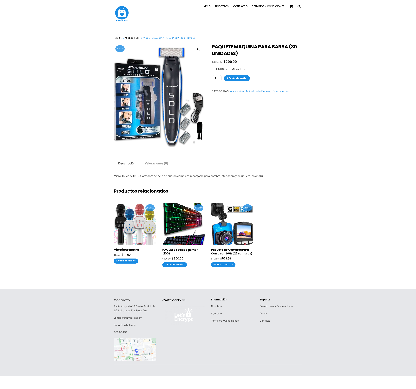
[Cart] (291, 6)
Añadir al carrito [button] (126, 260)
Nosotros (222, 6)
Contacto (240, 6)
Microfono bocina (126, 250)
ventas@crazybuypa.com (128, 317)
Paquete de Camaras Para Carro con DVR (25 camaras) (231, 251)
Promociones (280, 91)
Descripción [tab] (126, 163)
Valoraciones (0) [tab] (156, 163)
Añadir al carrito (237, 78)
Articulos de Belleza (258, 91)
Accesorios (132, 38)
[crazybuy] (122, 20)
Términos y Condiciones (268, 6)
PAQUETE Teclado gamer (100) (180, 251)
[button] (199, 49)
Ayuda (263, 313)
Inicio (206, 6)
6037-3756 (120, 332)
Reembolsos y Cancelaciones (276, 306)
